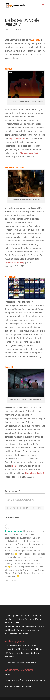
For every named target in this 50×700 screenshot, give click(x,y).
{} (36, 508)
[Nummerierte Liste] (20, 508)
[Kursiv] (10, 508)
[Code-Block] (30, 508)
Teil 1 (13, 465)
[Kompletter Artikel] (14, 262)
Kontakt (8, 674)
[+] (39, 508)
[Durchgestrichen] (17, 508)
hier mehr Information (26, 662)
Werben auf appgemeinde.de (18, 685)
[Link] (33, 508)
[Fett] (7, 508)
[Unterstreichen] (14, 508)
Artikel (18, 29)
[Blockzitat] (26, 508)
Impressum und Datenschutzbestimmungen (25, 680)
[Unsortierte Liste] (23, 508)
